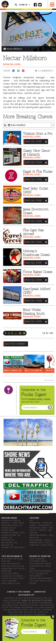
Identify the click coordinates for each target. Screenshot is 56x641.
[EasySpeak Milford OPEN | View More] (11, 295)
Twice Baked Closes (37, 272)
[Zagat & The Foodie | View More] (11, 176)
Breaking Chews (12, 64)
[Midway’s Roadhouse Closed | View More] (11, 257)
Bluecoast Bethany (12, 559)
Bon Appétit (36, 576)
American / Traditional (43, 523)
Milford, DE (8, 540)
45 (20, 333)
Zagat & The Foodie (37, 171)
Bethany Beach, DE (12, 525)
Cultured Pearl (10, 573)
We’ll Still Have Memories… (34, 370)
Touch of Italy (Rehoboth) (17, 578)
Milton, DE (7, 545)
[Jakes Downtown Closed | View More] (11, 215)
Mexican (34, 538)
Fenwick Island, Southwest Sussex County (26, 533)
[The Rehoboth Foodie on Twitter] (40, 4)
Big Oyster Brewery (41, 571)
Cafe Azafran (9, 581)
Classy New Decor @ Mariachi (36, 152)
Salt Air (6, 561)
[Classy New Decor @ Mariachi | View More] (11, 157)
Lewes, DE (7, 538)
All (31, 521)
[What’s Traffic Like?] (13, 361)
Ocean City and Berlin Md (16, 547)
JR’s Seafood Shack (40, 564)
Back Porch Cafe (11, 583)
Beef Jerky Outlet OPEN (35, 190)
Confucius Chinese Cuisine (17, 576)
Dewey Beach (9, 528)
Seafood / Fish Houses (42, 545)
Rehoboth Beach (11, 521)
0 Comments (45, 70)
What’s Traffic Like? (13, 370)
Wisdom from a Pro (37, 133)
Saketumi (7, 571)
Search (23, 4)
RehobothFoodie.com (35, 598)
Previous (47, 17)
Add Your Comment (15, 343)
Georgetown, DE (11, 535)
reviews (47, 399)
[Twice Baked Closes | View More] (11, 276)
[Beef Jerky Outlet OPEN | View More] (11, 194)
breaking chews (35, 399)
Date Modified (17, 125)
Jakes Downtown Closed (35, 211)
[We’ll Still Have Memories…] (34, 361)
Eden (32, 569)
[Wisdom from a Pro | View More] (11, 138)
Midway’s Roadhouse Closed (36, 253)
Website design (31, 600)
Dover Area (8, 530)
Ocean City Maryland (15, 603)
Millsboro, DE (10, 543)
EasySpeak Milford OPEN (36, 291)
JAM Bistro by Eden (40, 566)
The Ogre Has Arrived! (33, 232)
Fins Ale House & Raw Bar (16, 566)
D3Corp (48, 600)
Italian (33, 533)
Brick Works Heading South (34, 311)
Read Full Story (33, 141)
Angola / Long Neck (13, 523)
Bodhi (33, 583)
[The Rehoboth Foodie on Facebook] (35, 4)
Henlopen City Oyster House (18, 569)
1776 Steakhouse (11, 564)
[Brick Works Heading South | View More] (11, 316)
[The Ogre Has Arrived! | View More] (11, 236)
